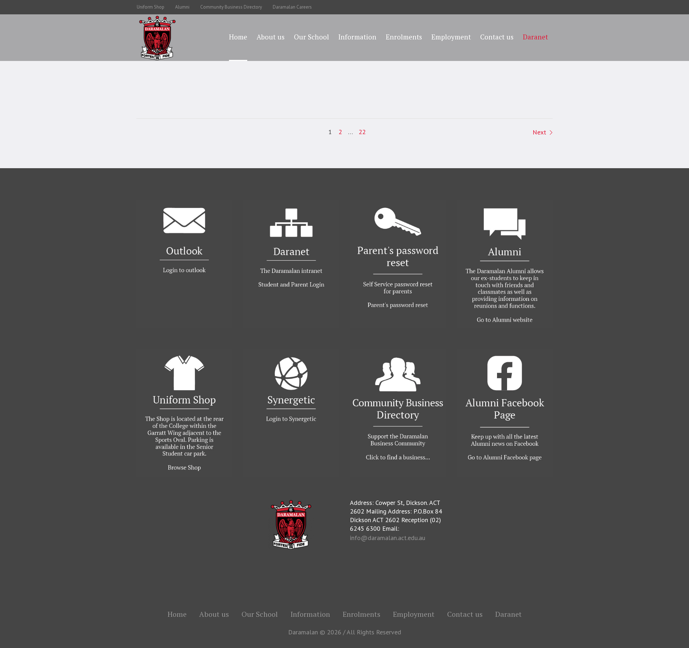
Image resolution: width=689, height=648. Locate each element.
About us (214, 614)
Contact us (465, 614)
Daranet (508, 614)
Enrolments (361, 614)
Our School (260, 614)
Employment (414, 614)
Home (177, 614)
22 (362, 132)
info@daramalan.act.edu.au (387, 538)
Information (310, 614)
